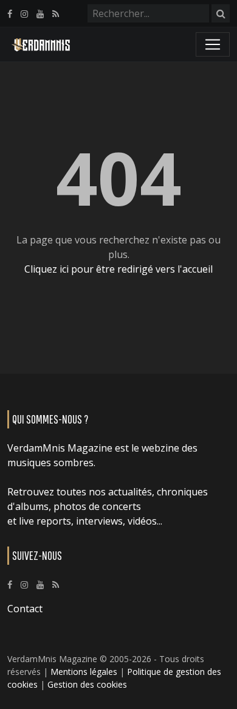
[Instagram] (24, 13)
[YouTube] (40, 13)
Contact (25, 608)
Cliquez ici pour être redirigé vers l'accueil (118, 269)
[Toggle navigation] (213, 44)
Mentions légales (83, 671)
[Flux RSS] (55, 13)
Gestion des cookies (87, 684)
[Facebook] (9, 13)
